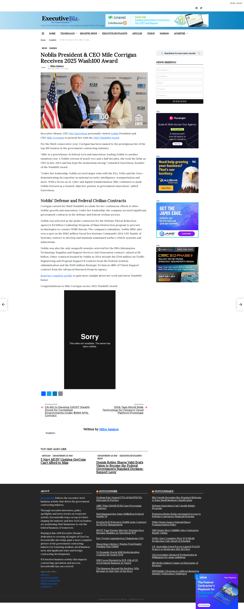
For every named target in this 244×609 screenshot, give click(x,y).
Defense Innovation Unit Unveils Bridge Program (173, 507)
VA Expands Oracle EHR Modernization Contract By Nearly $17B (117, 553)
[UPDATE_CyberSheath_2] (177, 264)
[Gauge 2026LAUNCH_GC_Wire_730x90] (157, 20)
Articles (137, 33)
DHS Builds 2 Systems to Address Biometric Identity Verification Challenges (175, 572)
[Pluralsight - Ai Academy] (177, 130)
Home (52, 33)
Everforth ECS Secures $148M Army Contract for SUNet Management (121, 523)
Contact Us (46, 586)
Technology (67, 33)
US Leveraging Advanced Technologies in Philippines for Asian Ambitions (174, 556)
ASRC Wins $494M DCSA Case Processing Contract (118, 507)
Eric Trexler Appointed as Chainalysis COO (119, 538)
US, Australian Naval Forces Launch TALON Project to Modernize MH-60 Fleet (176, 548)
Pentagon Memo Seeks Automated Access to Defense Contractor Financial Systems (176, 515)
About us (45, 574)
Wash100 (164, 33)
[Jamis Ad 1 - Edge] (177, 220)
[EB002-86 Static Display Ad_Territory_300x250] (177, 175)
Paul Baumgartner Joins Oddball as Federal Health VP (120, 515)
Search (199, 54)
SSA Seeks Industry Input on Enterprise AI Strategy (175, 564)
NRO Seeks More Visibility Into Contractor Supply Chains (175, 531)
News (100, 458)
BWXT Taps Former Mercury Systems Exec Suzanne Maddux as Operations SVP (120, 531)
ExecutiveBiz (48, 498)
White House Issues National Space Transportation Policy (171, 523)
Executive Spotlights (114, 33)
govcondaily (164, 491)
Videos (151, 33)
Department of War (63, 455)
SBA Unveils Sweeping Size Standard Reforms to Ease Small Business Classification (176, 498)
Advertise (179, 33)
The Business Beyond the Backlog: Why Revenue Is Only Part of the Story (117, 569)
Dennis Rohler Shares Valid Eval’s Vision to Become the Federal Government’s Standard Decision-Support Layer (120, 467)
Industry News (88, 33)
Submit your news (49, 583)
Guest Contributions (50, 580)
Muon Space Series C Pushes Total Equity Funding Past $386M (119, 545)
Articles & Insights (49, 577)
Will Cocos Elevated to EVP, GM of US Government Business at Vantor (117, 561)
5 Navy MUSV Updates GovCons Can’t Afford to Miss (63, 461)
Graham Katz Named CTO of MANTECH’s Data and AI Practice (119, 498)
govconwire (108, 491)
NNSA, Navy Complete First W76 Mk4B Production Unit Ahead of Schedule (173, 539)
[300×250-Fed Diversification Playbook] (217, 591)
